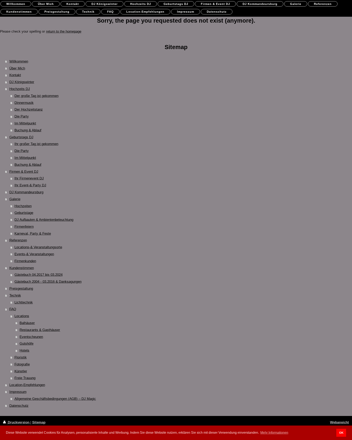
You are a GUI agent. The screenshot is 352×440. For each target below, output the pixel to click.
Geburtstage (23, 213)
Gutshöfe (26, 343)
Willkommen (18, 61)
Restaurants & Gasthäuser (40, 330)
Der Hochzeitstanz (28, 109)
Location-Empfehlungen (27, 385)
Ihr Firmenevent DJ (29, 178)
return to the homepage (63, 31)
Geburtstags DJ (21, 137)
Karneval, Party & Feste (32, 233)
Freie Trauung (24, 378)
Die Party (21, 116)
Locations (21, 316)
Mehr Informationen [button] (274, 432)
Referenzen (18, 240)
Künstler (20, 371)
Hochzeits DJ (19, 89)
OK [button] (341, 432)
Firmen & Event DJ (23, 172)
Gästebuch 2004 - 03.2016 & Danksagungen (47, 282)
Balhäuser (27, 323)
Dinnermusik (24, 103)
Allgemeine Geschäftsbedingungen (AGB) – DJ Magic (55, 399)
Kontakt (15, 75)
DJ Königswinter (21, 82)
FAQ (12, 309)
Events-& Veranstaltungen (34, 254)
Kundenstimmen (21, 268)
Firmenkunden (25, 261)
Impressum (17, 392)
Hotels (24, 350)
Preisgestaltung (21, 288)
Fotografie (22, 364)
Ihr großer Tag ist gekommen (36, 144)
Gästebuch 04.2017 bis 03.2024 (38, 275)
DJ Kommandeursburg (26, 192)
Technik (15, 295)
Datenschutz (19, 406)
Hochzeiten (23, 206)
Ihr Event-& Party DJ (30, 185)
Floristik (20, 357)
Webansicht (339, 422)
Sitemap (38, 422)
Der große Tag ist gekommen (36, 96)
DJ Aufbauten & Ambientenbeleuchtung (43, 220)
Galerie (14, 199)
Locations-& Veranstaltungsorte (38, 247)
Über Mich (17, 68)
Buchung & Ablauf (27, 130)
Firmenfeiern (24, 227)
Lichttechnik (23, 302)
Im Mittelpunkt (25, 123)
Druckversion (18, 422)
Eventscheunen (31, 337)
